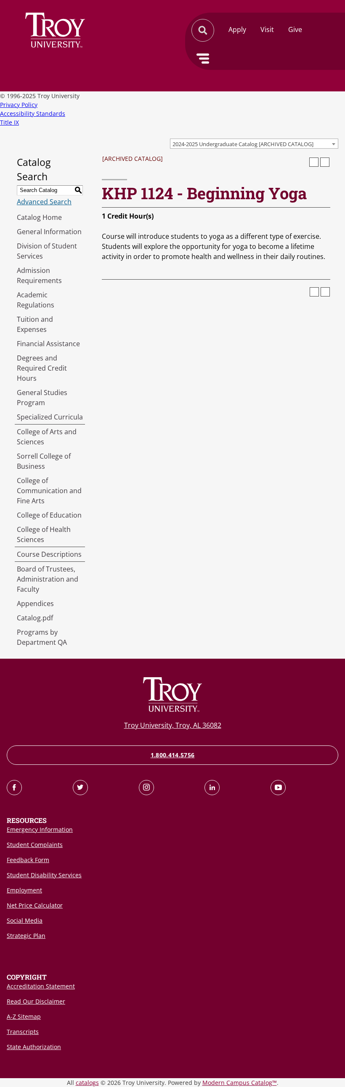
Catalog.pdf (35, 617)
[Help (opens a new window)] (324, 162)
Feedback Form (28, 860)
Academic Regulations (35, 300)
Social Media (24, 920)
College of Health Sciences (44, 534)
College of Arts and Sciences (47, 436)
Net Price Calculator (35, 905)
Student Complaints (35, 845)
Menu (202, 58)
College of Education (49, 515)
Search (55, 30)
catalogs (87, 1083)
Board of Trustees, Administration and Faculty (47, 579)
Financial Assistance (48, 343)
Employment (24, 890)
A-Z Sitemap (24, 1016)
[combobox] (254, 144)
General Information (49, 231)
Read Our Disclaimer (36, 1001)
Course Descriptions (49, 554)
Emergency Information (40, 829)
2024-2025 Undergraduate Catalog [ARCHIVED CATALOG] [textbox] (242, 144)
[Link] (14, 787)
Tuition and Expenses (35, 324)
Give (295, 29)
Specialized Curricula (50, 417)
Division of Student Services (47, 251)
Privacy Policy (18, 105)
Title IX (9, 122)
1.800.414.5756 (173, 755)
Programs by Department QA (42, 637)
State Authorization (34, 1047)
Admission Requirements (39, 275)
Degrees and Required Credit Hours (42, 368)
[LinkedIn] (212, 787)
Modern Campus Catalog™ (239, 1083)
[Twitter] (80, 787)
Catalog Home (39, 217)
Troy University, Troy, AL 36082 (172, 725)
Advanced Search (44, 201)
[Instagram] (146, 787)
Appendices (35, 603)
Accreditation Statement (41, 986)
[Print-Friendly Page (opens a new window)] (313, 162)
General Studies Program (42, 397)
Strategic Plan (26, 936)
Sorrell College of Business (44, 461)
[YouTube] (278, 787)
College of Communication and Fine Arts (49, 490)
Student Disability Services (44, 875)
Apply (237, 29)
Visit (267, 29)
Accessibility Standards (32, 114)
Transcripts (23, 1032)
